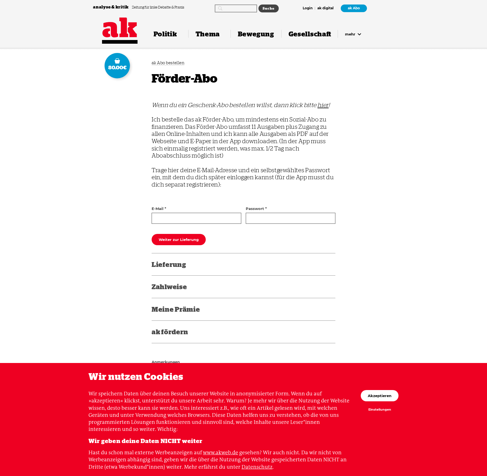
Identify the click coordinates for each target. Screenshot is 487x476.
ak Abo (354, 8)
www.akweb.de (220, 452)
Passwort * (256, 208)
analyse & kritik (111, 7)
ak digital (325, 8)
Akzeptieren (379, 395)
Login (308, 8)
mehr (351, 34)
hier (323, 104)
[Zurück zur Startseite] (120, 27)
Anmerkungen (166, 362)
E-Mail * (159, 208)
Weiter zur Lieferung (179, 239)
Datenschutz (257, 466)
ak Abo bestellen (168, 62)
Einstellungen (379, 409)
